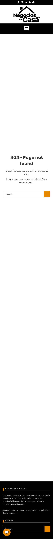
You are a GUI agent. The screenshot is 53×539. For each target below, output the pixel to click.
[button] (26, 28)
